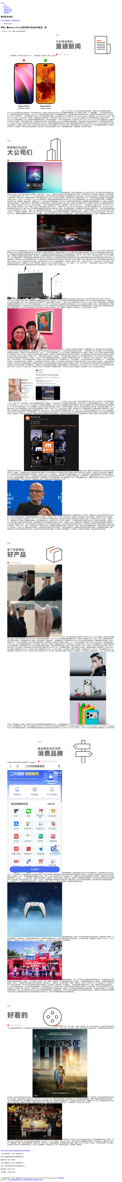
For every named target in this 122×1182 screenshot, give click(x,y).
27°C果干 (40, 1179)
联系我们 (6, 12)
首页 (5, 5)
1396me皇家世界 (5, 20)
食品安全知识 (8, 9)
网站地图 (60, 1178)
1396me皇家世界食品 (13, 1179)
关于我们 (6, 7)
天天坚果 (35, 1179)
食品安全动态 (8, 11)
